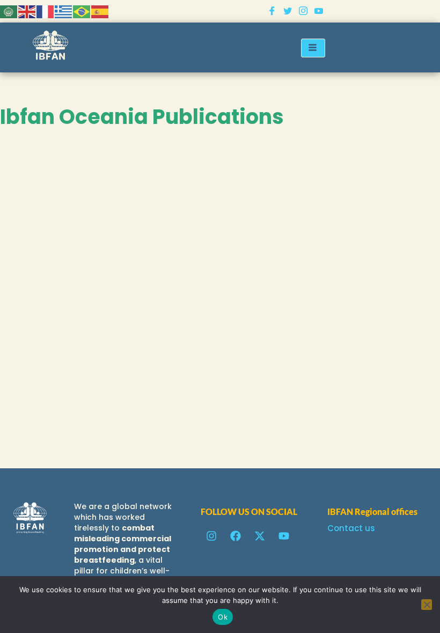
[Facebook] (272, 11)
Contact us (351, 528)
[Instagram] (303, 11)
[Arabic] (9, 11)
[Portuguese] (82, 11)
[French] (45, 11)
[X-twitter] (259, 536)
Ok (223, 617)
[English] (27, 11)
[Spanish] (100, 11)
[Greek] (64, 11)
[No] (426, 604)
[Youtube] (318, 11)
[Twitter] (287, 11)
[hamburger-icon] (313, 48)
